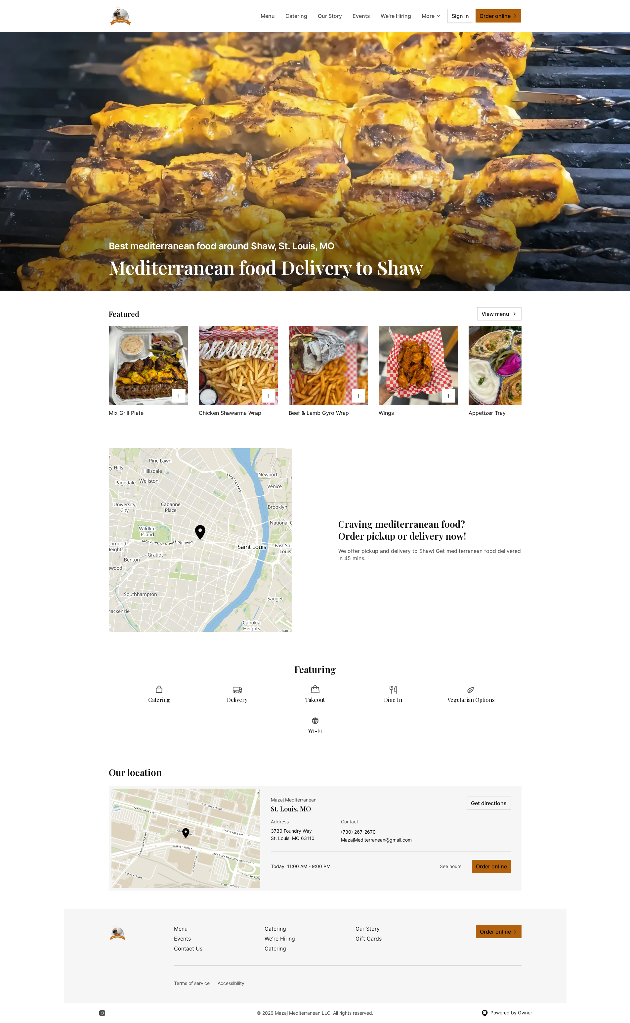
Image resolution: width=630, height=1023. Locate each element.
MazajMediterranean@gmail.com (376, 840)
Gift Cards (369, 938)
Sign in (460, 16)
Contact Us (188, 948)
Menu (268, 16)
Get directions (489, 803)
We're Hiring (396, 16)
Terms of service (192, 983)
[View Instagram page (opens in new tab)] (102, 1013)
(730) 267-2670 (358, 832)
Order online (491, 866)
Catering (296, 16)
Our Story (330, 16)
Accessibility (231, 983)
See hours (450, 866)
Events (361, 16)
